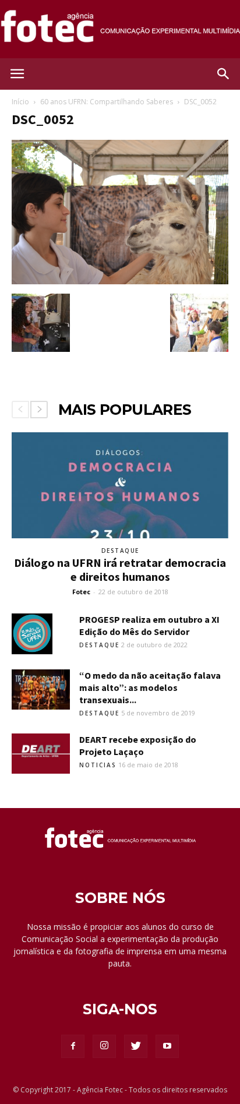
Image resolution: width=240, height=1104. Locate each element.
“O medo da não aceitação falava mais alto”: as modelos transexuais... (150, 687)
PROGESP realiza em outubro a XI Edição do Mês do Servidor (149, 625)
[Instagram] (104, 1046)
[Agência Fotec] (120, 30)
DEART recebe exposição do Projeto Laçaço (137, 745)
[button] (223, 74)
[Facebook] (72, 1046)
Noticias (98, 765)
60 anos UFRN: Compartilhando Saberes (106, 102)
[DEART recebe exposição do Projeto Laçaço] (41, 753)
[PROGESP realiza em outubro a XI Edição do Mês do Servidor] (32, 633)
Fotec (81, 591)
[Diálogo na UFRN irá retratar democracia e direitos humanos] (120, 485)
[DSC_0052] (120, 281)
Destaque (120, 550)
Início (20, 102)
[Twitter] (135, 1046)
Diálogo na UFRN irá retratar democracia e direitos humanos (120, 569)
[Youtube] (167, 1046)
